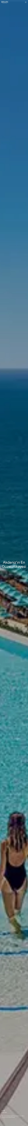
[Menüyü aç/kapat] (26, 2)
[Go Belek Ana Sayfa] (4, 2)
